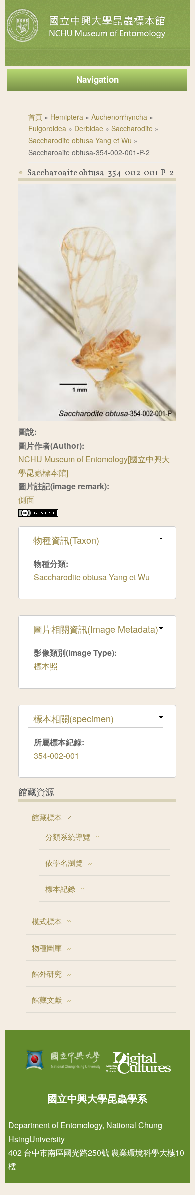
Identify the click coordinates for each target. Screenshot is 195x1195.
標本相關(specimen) (74, 718)
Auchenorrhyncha (120, 117)
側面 (26, 500)
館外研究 (47, 973)
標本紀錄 (61, 889)
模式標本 (47, 921)
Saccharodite (132, 129)
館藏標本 (47, 817)
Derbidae (89, 129)
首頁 (35, 117)
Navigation (97, 80)
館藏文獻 (47, 999)
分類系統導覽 (68, 837)
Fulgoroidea (47, 129)
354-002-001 (57, 756)
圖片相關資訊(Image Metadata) (96, 629)
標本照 (46, 666)
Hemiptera (67, 117)
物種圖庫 (47, 947)
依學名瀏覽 (64, 863)
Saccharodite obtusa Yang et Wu (80, 141)
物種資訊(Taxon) (67, 540)
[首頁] (87, 42)
